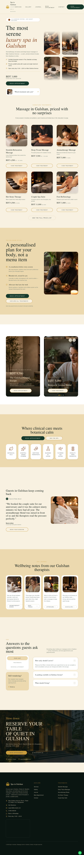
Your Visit (17, 658)
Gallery (28, 7)
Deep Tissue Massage (64, 789)
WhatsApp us (38, 752)
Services (18, 7)
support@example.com (25, 759)
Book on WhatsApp (13, 813)
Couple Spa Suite (62, 798)
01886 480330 (12, 810)
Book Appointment (49, 7)
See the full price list (42, 218)
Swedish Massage (63, 786)
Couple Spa (69, 607)
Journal (38, 7)
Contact (61, 7)
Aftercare (50, 607)
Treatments (17, 662)
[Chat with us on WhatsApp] (80, 853)
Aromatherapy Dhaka (14, 606)
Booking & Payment (17, 667)
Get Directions (12, 805)
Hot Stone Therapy (63, 795)
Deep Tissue (30, 606)
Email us (12, 687)
